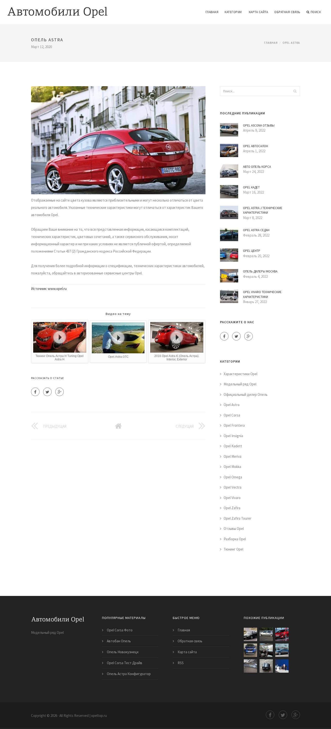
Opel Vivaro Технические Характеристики (262, 294)
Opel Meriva (232, 456)
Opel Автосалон (255, 146)
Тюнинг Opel (233, 549)
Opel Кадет (251, 187)
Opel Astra (291, 42)
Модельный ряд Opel (240, 384)
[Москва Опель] (266, 666)
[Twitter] (47, 392)
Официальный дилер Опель (246, 394)
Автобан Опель (119, 641)
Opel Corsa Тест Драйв (124, 663)
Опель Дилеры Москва (260, 271)
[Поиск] (295, 91)
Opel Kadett (233, 446)
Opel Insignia (233, 435)
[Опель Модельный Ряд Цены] (282, 650)
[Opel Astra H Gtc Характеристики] (266, 634)
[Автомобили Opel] (57, 9)
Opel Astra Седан (256, 230)
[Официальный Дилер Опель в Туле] (282, 666)
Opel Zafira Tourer (237, 518)
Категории (233, 12)
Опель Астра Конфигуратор (129, 673)
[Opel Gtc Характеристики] (282, 634)
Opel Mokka (232, 466)
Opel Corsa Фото (120, 630)
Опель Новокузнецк (123, 652)
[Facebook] (35, 392)
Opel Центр (251, 251)
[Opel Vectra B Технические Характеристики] (250, 634)
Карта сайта (258, 12)
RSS (181, 663)
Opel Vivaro (232, 497)
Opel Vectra (232, 487)
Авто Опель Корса (257, 167)
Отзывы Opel (234, 528)
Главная (212, 12)
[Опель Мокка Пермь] (250, 650)
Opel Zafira (232, 508)
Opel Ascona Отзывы (259, 125)
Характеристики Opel (240, 374)
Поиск (316, 12)
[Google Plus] (59, 392)
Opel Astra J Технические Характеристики (262, 210)
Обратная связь (287, 12)
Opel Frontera (234, 425)
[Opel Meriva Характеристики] (266, 650)
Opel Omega (233, 477)
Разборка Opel (235, 539)
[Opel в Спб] (250, 666)
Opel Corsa (232, 415)
